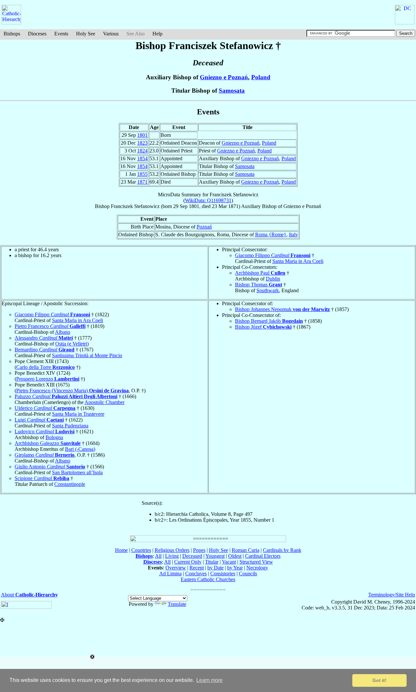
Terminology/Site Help (391, 594)
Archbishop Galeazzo (48, 443)
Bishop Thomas (258, 284)
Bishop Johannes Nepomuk (282, 309)
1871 (142, 182)
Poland (260, 77)
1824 (142, 150)
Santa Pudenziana (70, 425)
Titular (211, 562)
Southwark (267, 290)
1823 (142, 143)
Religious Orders (172, 550)
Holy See (85, 33)
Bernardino (44, 349)
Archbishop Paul (260, 273)
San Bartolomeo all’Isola (77, 472)
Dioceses (37, 33)
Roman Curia (245, 550)
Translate (177, 604)
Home (121, 550)
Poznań (204, 226)
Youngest (215, 556)
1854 (142, 158)
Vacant (229, 562)
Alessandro (44, 338)
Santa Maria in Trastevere (78, 414)
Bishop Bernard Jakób (269, 321)
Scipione (42, 478)
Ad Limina (170, 573)
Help (157, 33)
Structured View (256, 562)
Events (61, 33)
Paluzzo (66, 396)
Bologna (54, 437)
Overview (175, 567)
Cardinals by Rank (282, 550)
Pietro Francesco (50, 326)
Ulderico (45, 408)
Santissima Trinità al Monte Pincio (87, 355)
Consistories (222, 573)
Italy (293, 234)
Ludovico (44, 431)
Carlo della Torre (45, 367)
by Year (235, 567)
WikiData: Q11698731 (208, 200)
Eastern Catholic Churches (208, 579)
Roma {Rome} (270, 234)
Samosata (232, 90)
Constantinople (69, 484)
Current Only (188, 562)
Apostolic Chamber (104, 402)
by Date (215, 567)
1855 (142, 174)
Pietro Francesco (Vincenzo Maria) (72, 390)
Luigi (39, 420)
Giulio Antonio (50, 466)
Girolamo (44, 455)
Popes (199, 550)
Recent (196, 567)
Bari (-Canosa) (80, 449)
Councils (248, 573)
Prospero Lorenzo (47, 379)
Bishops (12, 33)
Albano (62, 332)
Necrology (257, 567)
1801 (142, 135)
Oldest (234, 556)
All (158, 556)
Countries (141, 550)
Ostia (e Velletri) (72, 343)
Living (172, 556)
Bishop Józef (263, 327)
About (29, 594)
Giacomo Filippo (272, 255)
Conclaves (196, 573)
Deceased (192, 556)
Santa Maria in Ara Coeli (297, 261)
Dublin (273, 278)
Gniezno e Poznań (224, 77)
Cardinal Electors (262, 556)
